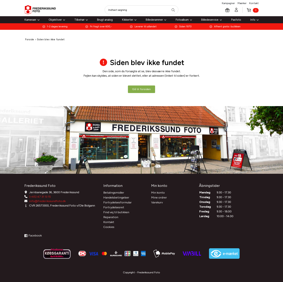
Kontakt (254, 3)
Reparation (110, 217)
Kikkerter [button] (127, 19)
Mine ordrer (159, 197)
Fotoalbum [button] (182, 19)
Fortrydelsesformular (117, 202)
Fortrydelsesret (113, 207)
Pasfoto (236, 19)
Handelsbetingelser (116, 197)
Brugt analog (105, 19)
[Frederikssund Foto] (40, 9)
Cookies (108, 227)
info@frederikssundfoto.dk (47, 201)
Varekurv (157, 202)
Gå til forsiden (141, 89)
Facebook (35, 235)
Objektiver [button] (55, 19)
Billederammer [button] (154, 19)
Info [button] (252, 19)
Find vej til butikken (116, 212)
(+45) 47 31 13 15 (40, 196)
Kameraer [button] (30, 19)
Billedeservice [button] (209, 19)
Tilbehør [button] (79, 19)
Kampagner (228, 3)
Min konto (158, 192)
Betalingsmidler (113, 192)
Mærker (241, 3)
